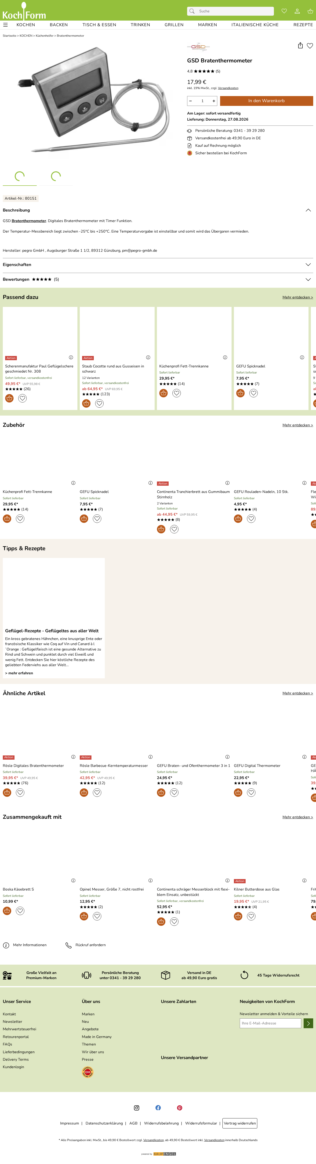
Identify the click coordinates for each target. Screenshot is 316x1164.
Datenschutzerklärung (104, 1123)
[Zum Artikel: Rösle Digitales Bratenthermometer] (40, 733)
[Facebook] (158, 1108)
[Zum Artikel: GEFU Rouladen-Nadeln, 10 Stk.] (271, 460)
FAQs (7, 1044)
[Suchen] (193, 11)
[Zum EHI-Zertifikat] (190, 153)
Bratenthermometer (70, 36)
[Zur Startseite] (24, 11)
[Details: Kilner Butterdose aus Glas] (240, 881)
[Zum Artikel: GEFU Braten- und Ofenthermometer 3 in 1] (194, 733)
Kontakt (9, 1014)
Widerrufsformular (201, 1123)
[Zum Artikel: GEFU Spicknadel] (271, 334)
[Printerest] (179, 1108)
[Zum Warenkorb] (310, 11)
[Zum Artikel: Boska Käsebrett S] (40, 857)
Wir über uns (93, 1052)
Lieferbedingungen (19, 1052)
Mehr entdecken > (298, 297)
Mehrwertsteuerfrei (19, 1029)
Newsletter (12, 1021)
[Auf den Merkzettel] (309, 46)
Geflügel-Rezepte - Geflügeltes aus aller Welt (51, 631)
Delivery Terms (16, 1059)
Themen (89, 1044)
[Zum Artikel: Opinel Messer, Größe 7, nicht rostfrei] (117, 857)
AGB (133, 1123)
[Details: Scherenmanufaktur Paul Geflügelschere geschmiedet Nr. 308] (11, 358)
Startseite (9, 36)
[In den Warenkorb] (9, 398)
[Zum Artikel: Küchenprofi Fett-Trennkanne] (194, 334)
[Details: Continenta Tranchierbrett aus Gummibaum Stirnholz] (163, 483)
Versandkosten (228, 88)
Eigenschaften (17, 264)
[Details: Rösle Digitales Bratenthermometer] (9, 757)
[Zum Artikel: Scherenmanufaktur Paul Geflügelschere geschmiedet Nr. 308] (40, 334)
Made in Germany (97, 1036)
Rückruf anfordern (91, 945)
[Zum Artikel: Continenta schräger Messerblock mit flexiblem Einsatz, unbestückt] (194, 857)
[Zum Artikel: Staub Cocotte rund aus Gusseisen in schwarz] (117, 334)
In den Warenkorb (266, 101)
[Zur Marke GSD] (198, 47)
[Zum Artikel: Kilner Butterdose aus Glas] (271, 857)
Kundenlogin (13, 1067)
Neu (85, 1021)
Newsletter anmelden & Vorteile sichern (274, 1014)
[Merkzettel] (284, 11)
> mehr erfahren (19, 673)
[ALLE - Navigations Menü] (5, 25)
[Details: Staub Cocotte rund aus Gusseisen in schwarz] (88, 358)
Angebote (90, 1029)
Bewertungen (31, 279)
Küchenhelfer (45, 36)
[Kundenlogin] (297, 11)
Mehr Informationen (30, 945)
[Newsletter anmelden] (308, 1023)
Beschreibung (16, 210)
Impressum (69, 1123)
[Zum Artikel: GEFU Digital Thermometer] (271, 733)
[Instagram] (136, 1108)
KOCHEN (26, 36)
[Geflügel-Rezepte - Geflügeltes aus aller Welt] (53, 592)
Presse (88, 1059)
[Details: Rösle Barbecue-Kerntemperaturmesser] (86, 757)
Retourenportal (16, 1036)
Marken (88, 1014)
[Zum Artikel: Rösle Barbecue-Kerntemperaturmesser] (117, 733)
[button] (300, 46)
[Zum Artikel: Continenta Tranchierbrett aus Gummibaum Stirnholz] (194, 460)
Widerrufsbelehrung (161, 1123)
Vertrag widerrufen (240, 1123)
